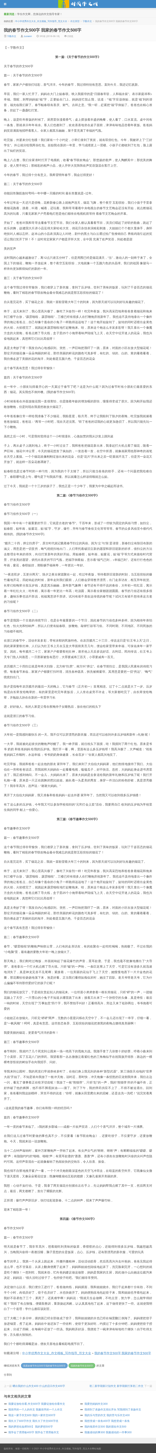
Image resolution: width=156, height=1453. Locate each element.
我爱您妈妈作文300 (96, 1404)
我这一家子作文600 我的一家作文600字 (32, 1415)
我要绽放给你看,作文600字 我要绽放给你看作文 (36, 1404)
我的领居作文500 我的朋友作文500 (105, 1426)
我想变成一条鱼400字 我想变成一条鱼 (107, 1421)
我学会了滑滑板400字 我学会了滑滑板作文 (33, 1432)
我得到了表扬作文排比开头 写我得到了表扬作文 (112, 1409)
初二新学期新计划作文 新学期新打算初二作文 (116, 1386)
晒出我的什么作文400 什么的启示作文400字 (39, 1386)
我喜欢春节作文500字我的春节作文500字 (44, 1365)
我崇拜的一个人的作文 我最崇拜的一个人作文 (35, 1409)
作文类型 (75, 21)
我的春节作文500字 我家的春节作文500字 (42, 30)
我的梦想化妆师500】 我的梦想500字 (30, 1426)
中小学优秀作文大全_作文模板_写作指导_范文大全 (78, 4)
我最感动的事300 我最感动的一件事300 (108, 1432)
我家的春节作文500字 (82, 1365)
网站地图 (96, 1448)
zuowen (28, 36)
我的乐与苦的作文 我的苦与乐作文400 (107, 1415)
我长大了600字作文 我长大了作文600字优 (33, 1421)
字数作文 (87, 21)
